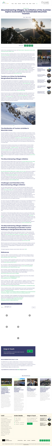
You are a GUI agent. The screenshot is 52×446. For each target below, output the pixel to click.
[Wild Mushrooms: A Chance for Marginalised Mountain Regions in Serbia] (49, 424)
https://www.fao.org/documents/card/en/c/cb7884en (10, 273)
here (19, 369)
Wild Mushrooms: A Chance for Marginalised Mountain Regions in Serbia (43, 424)
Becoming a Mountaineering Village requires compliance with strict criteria (13, 171)
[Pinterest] (30, 46)
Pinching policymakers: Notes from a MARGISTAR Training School (41, 75)
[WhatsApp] (32, 46)
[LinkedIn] (40, 440)
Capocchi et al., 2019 (18, 137)
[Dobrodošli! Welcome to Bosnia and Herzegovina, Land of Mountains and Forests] (49, 419)
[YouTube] (49, 440)
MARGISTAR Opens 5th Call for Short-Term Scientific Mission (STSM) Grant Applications (41, 81)
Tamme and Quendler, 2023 (22, 95)
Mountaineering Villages (23, 69)
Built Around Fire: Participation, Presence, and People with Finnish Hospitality (41, 70)
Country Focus (26, 8)
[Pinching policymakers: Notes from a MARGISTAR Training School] (49, 76)
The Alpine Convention (14, 147)
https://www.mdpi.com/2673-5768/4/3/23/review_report (10, 267)
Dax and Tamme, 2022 (9, 69)
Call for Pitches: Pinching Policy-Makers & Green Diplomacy (41, 86)
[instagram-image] (6, 315)
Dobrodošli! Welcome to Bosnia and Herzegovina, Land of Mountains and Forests (43, 419)
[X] (27, 46)
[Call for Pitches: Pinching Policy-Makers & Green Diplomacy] (49, 87)
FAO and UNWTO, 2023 (26, 83)
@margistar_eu (8, 306)
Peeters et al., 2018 (9, 96)
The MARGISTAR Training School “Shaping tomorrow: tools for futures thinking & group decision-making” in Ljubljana (44, 62)
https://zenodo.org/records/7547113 (10, 262)
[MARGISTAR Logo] (5, 2)
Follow (34, 307)
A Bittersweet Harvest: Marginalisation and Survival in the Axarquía (41, 92)
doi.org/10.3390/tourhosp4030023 (26, 265)
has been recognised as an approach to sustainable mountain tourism (17, 234)
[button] (37, 4)
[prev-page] (47, 51)
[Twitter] (42, 440)
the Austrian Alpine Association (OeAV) (28, 161)
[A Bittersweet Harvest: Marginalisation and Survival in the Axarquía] (49, 92)
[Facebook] (25, 46)
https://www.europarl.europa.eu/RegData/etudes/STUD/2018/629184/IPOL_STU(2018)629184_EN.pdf (18, 285)
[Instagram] (47, 440)
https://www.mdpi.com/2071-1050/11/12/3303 (9, 257)
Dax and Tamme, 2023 (18, 73)
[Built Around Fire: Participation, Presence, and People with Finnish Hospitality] (49, 70)
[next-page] (49, 51)
